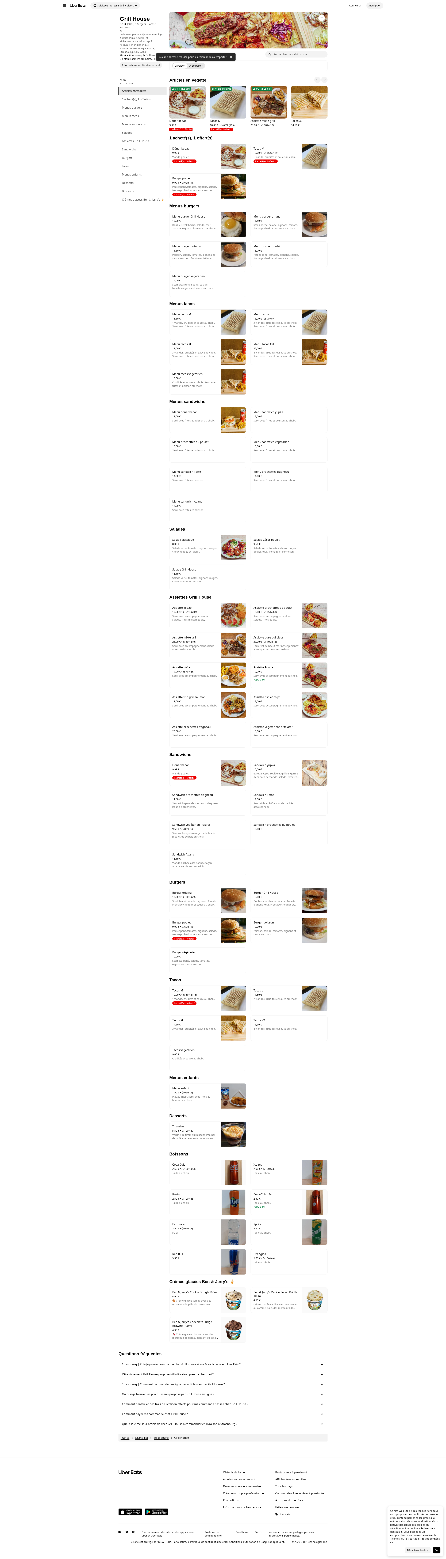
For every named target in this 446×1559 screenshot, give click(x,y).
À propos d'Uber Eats (289, 1500)
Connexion (355, 5)
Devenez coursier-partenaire (242, 1486)
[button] (223, 1364)
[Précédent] (317, 80)
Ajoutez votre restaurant (239, 1479)
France (125, 1438)
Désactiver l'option (418, 1550)
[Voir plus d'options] (321, 18)
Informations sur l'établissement (141, 65)
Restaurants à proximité (291, 1472)
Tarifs (258, 1532)
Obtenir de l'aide (234, 1472)
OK (436, 1550)
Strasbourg (161, 1438)
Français (284, 1514)
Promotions (231, 1500)
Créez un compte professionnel (243, 1493)
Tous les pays (284, 1486)
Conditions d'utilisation (242, 1541)
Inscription (374, 5)
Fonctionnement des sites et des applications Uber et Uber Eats (167, 1533)
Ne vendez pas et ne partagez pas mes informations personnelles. (291, 1533)
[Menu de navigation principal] (64, 5)
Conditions (242, 1532)
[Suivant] (324, 80)
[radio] (180, 65)
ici (391, 1542)
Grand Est (141, 1438)
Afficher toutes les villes (290, 1479)
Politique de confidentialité (213, 1533)
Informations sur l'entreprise (242, 1507)
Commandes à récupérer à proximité (299, 1493)
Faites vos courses (287, 1507)
